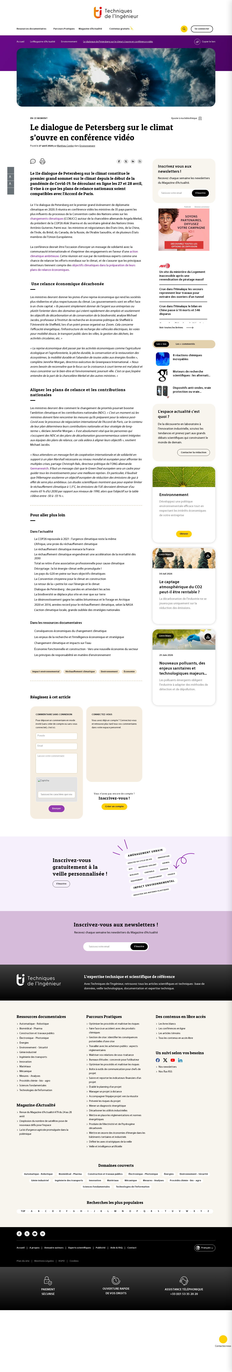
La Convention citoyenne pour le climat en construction (70, 579)
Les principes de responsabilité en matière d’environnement (72, 655)
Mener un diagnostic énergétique (107, 1106)
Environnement (69, 42)
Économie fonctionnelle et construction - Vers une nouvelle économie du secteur (86, 649)
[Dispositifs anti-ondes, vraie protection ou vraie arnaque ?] (162, 391)
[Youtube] (173, 1060)
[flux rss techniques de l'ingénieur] (139, 161)
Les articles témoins (169, 1033)
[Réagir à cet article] (8, 190)
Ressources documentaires (31, 29)
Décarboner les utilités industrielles (108, 1110)
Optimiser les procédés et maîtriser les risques (114, 1024)
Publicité (187, 207)
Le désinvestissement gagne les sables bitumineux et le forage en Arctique (82, 599)
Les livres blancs (167, 1024)
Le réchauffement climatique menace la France (64, 549)
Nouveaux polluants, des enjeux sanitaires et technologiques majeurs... (183, 668)
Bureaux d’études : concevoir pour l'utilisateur (114, 1059)
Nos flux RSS (165, 1071)
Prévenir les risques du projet (105, 1101)
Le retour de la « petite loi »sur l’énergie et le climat (67, 584)
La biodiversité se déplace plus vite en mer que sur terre (69, 594)
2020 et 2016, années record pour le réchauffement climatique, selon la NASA (83, 605)
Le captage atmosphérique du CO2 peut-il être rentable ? (180, 587)
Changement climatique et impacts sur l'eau (62, 643)
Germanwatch (39, 468)
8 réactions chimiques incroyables (187, 357)
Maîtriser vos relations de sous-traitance (111, 1055)
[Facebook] (158, 1060)
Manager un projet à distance (105, 1091)
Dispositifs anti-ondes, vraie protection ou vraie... (192, 390)
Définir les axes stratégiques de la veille (110, 1142)
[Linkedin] (180, 1060)
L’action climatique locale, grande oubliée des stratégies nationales (77, 610)
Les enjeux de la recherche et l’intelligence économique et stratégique (79, 637)
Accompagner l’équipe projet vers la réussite (113, 1096)
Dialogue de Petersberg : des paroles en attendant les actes (72, 589)
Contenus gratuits (119, 29)
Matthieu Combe (65, 146)
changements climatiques (46, 218)
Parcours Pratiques (64, 29)
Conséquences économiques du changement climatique (70, 631)
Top (23, 1211)
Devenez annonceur (201, 207)
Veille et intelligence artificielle (105, 1146)
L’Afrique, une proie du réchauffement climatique (65, 544)
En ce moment (39, 118)
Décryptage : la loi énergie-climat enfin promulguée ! (68, 568)
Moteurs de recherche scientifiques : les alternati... (191, 373)
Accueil (20, 42)
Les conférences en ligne (171, 1028)
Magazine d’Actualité (90, 29)
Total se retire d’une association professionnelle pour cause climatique (79, 563)
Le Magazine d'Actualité (42, 42)
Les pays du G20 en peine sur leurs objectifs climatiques (69, 574)
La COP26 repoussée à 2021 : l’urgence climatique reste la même (75, 539)
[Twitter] (165, 1060)
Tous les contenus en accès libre (175, 1038)
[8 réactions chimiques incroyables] (162, 359)
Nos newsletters (167, 1067)
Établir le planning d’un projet (105, 1087)
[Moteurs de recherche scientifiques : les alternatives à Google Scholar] (162, 375)
